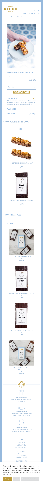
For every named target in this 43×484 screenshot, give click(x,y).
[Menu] (38, 6)
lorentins (11, 101)
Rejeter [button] (16, 479)
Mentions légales (21, 446)
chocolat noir (16, 102)
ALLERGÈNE (11, 109)
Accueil (5, 17)
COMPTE (26, 13)
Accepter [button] (8, 479)
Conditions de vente (21, 457)
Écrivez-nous (21, 442)
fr (35, 10)
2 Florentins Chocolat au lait (21, 163)
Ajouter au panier (21, 92)
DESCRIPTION (12, 98)
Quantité (11, 87)
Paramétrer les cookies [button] (29, 479)
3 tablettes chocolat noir (21, 256)
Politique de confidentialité (21, 447)
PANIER (35, 13)
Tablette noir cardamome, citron (21, 293)
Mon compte (21, 444)
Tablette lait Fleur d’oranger (21, 330)
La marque (21, 454)
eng (38, 10)
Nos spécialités (21, 455)
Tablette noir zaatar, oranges (21, 200)
